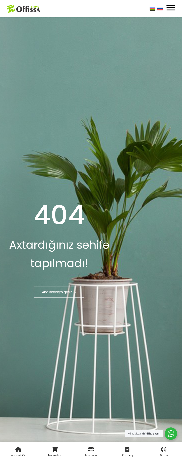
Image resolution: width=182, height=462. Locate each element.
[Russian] (160, 9)
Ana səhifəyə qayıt (57, 292)
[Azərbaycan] (152, 9)
